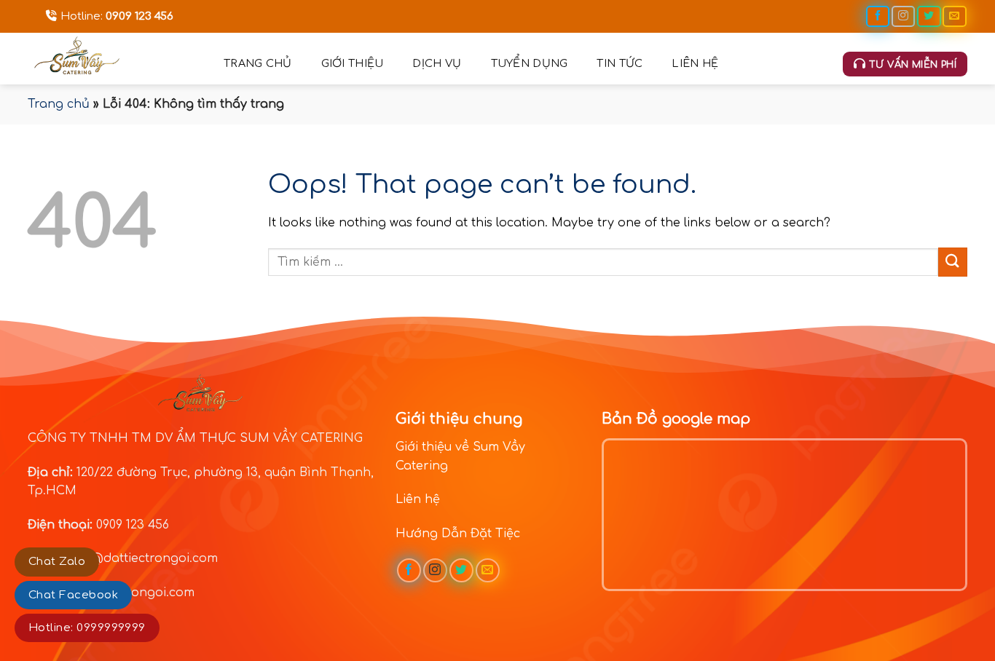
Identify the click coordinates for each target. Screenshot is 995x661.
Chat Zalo (56, 561)
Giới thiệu (352, 63)
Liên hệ (695, 63)
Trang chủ (258, 63)
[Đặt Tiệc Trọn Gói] (115, 58)
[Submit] (952, 262)
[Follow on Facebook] (877, 16)
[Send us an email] (954, 16)
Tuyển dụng (529, 63)
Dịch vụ (436, 63)
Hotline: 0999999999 (87, 628)
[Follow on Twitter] (928, 16)
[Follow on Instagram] (903, 16)
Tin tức (619, 63)
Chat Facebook (73, 595)
